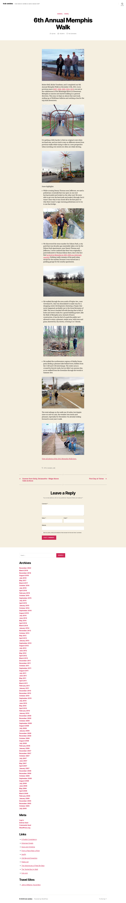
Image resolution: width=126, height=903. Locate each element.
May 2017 (22, 580)
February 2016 (24, 593)
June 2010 (23, 703)
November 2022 (25, 568)
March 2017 (23, 583)
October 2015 (24, 595)
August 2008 (24, 741)
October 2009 (24, 721)
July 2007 (23, 758)
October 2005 (24, 806)
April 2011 (23, 681)
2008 (59, 89)
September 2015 (25, 598)
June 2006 (23, 786)
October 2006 (24, 776)
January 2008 (24, 748)
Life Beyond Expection (29, 858)
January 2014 (24, 628)
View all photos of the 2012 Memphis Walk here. (59, 459)
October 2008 (24, 738)
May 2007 (23, 763)
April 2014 (23, 623)
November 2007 (25, 753)
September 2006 (25, 778)
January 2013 (24, 641)
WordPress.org (24, 828)
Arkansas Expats (27, 843)
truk (54, 33)
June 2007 (23, 761)
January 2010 (24, 713)
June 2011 (23, 676)
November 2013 (25, 631)
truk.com (24, 873)
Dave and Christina (28, 847)
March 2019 (23, 570)
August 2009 (24, 726)
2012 (45, 468)
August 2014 (24, 613)
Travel (66, 13)
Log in (21, 820)
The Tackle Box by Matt (29, 869)
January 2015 (24, 605)
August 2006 (24, 781)
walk (54, 468)
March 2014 (23, 626)
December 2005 (25, 801)
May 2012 (22, 653)
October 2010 (24, 696)
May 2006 (23, 788)
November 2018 (25, 573)
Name (44, 518)
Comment (45, 503)
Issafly (23, 854)
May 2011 (22, 678)
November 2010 (25, 693)
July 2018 (22, 578)
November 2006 (25, 773)
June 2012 (23, 651)
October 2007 (24, 756)
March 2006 (23, 793)
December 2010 (25, 691)
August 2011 (24, 671)
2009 (63, 89)
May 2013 (22, 636)
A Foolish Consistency (29, 839)
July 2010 (22, 701)
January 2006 (24, 798)
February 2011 (24, 686)
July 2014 (22, 615)
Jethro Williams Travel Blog (31, 885)
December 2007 (25, 751)
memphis (49, 468)
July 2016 (22, 588)
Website (44, 525)
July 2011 (22, 673)
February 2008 (24, 746)
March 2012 (23, 658)
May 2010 (22, 706)
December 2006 (25, 771)
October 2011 (24, 666)
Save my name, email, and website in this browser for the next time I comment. (62, 532)
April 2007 (23, 766)
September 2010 (25, 698)
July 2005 (23, 808)
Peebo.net (25, 862)
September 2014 (25, 610)
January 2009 (24, 731)
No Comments (72, 33)
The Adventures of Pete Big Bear (33, 866)
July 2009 (23, 728)
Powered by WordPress (41, 899)
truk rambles (8, 4)
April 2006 (23, 791)
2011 (72, 89)
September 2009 (25, 723)
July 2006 (23, 783)
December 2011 (25, 661)
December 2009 (25, 716)
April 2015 (23, 603)
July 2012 (22, 648)
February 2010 (24, 711)
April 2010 (23, 708)
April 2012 (23, 656)
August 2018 (24, 575)
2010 (68, 89)
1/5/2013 (62, 33)
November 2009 (25, 718)
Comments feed (25, 825)
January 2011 (24, 688)
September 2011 (25, 668)
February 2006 (24, 796)
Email (65, 518)
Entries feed (23, 823)
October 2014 (24, 608)
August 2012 (24, 646)
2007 (55, 89)
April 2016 (23, 590)
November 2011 (25, 663)
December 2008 (25, 733)
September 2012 (25, 643)
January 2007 (24, 768)
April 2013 (23, 638)
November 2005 (25, 803)
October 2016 (24, 585)
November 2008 (25, 736)
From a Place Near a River (30, 851)
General (60, 13)
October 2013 (24, 633)
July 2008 (23, 743)
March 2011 (23, 683)
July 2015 (22, 600)
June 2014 (23, 618)
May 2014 (22, 621)
